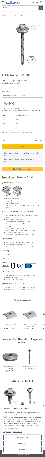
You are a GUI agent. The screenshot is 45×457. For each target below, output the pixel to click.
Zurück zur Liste (8, 16)
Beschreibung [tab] (8, 177)
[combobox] (22, 95)
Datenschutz (17, 432)
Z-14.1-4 (4, 262)
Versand (21, 108)
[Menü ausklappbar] (3, 1)
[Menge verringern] (4, 140)
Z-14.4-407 (5, 266)
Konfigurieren (22, 443)
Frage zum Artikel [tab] (25, 177)
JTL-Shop (26, 454)
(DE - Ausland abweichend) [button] (24, 132)
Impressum (7, 432)
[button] (33, 2)
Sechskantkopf (14, 83)
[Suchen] (41, 8)
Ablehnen (22, 449)
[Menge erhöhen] (41, 140)
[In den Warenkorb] (3, 22)
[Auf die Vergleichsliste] (33, 27)
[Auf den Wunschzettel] (39, 27)
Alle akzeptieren (22, 437)
